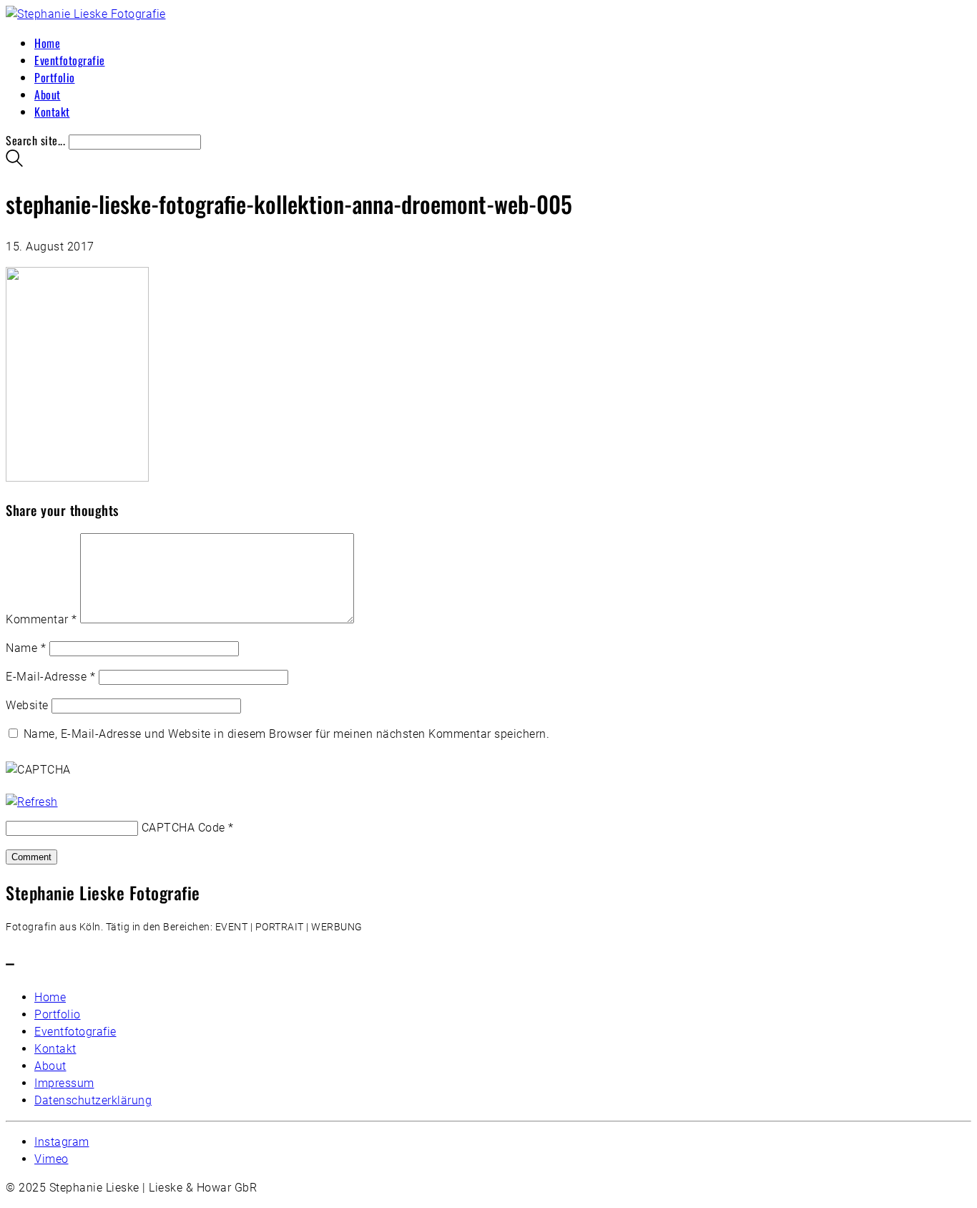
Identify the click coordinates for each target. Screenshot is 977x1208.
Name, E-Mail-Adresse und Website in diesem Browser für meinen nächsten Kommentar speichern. (287, 734)
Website (27, 705)
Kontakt (55, 1049)
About (50, 1066)
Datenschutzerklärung (93, 1100)
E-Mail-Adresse (50, 676)
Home (50, 997)
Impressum (64, 1083)
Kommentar (41, 619)
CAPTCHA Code (183, 827)
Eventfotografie (75, 1031)
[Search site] (14, 161)
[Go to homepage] (86, 14)
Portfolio (57, 1014)
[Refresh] (32, 802)
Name (26, 648)
